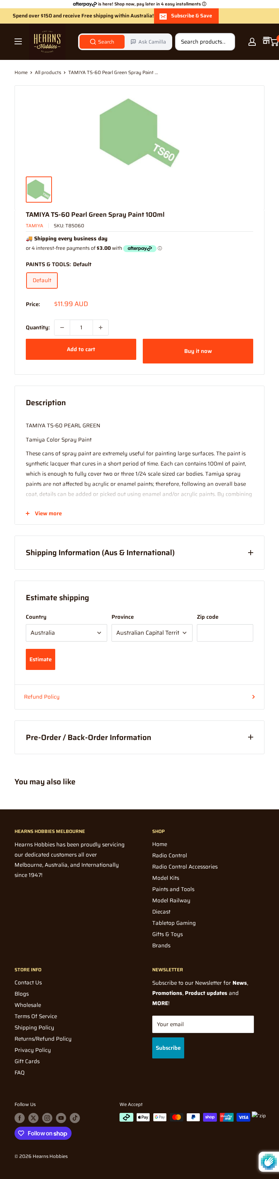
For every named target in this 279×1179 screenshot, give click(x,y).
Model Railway (171, 900)
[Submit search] (225, 41)
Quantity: (38, 327)
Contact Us (28, 982)
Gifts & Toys (167, 934)
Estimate (40, 659)
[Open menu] (18, 41)
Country (36, 617)
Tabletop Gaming (174, 923)
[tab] (102, 42)
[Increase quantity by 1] (100, 327)
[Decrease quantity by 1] (62, 327)
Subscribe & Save (191, 16)
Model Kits (165, 878)
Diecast (161, 911)
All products (48, 72)
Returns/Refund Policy (43, 1038)
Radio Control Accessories (185, 866)
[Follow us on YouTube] (61, 1118)
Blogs (22, 993)
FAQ (20, 1072)
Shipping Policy (34, 1027)
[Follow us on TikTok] (75, 1118)
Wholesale (28, 1005)
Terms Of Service (36, 1016)
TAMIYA (34, 225)
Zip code (207, 617)
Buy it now (198, 351)
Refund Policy (42, 696)
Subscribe (168, 1048)
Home (21, 72)
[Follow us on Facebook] (20, 1118)
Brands (161, 945)
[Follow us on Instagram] (47, 1118)
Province (123, 617)
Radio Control (169, 855)
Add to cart (81, 349)
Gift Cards (27, 1061)
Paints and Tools (173, 889)
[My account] (252, 42)
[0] (274, 41)
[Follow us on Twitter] (33, 1118)
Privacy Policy (33, 1050)
